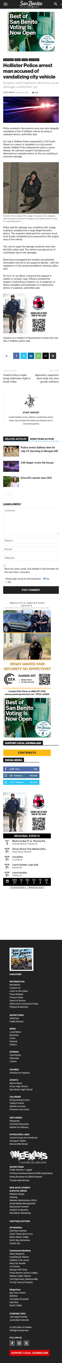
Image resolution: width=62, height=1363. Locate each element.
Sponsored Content (19, 1206)
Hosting (13, 1197)
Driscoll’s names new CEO (36, 477)
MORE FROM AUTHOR (42, 439)
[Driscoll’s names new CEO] (11, 481)
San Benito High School (21, 1089)
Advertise (14, 1018)
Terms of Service (18, 1000)
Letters (13, 1061)
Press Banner (16, 1273)
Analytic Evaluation (19, 1210)
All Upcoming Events (20, 1100)
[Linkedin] (31, 356)
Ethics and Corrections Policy (24, 1003)
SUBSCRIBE (15, 974)
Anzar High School (19, 1086)
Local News (34, 60)
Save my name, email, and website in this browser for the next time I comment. (31, 570)
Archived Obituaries (19, 1124)
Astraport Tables (18, 1141)
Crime (24, 60)
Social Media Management (23, 1203)
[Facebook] (16, 356)
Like (35, 769)
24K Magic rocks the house (37, 462)
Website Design (17, 1194)
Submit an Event (18, 1106)
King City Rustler (18, 1263)
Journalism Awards (19, 1320)
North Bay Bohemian (20, 1240)
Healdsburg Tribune (19, 1257)
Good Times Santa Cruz (21, 1234)
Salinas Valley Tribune (20, 1276)
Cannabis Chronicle (19, 1299)
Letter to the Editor (19, 991)
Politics (13, 1044)
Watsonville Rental (19, 1144)
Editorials (14, 1058)
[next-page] (10, 493)
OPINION (14, 1052)
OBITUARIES (16, 1117)
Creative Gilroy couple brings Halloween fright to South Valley (17, 378)
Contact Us (15, 988)
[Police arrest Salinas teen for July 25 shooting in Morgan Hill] (11, 451)
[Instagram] (19, 1343)
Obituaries (15, 1121)
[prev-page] (5, 493)
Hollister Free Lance (19, 1260)
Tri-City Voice (16, 1282)
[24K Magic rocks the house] (11, 466)
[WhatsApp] (38, 356)
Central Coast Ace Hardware (24, 1137)
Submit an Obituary (19, 1127)
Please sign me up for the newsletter (23, 579)
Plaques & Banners (19, 1007)
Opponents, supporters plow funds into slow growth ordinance (47, 378)
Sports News (16, 1083)
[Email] (45, 356)
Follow (33, 775)
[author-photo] (31, 401)
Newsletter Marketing (20, 1213)
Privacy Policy (16, 997)
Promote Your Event (19, 1109)
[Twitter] (24, 356)
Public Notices (17, 1021)
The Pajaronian (17, 1279)
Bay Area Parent (18, 1292)
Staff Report (9, 92)
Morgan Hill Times (18, 1269)
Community (8, 60)
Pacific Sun (15, 1243)
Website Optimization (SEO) (23, 1200)
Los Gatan (15, 1266)
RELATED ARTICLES (15, 439)
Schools (13, 1041)
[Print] (53, 356)
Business (14, 1035)
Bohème (14, 1296)
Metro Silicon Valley (19, 1237)
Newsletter (15, 984)
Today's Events (17, 1103)
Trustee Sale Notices (19, 1180)
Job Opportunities (18, 1317)
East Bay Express (18, 1230)
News (17, 60)
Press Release (16, 994)
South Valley (16, 1305)
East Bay (14, 1302)
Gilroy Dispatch (17, 1254)
